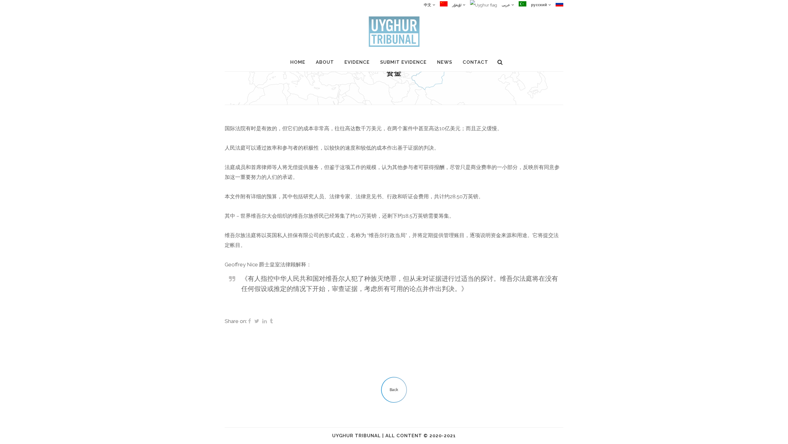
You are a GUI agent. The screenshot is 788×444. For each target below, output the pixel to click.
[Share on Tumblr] (271, 321)
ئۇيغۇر (456, 5)
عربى (506, 5)
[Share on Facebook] (249, 321)
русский (539, 5)
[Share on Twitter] (256, 321)
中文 (427, 5)
